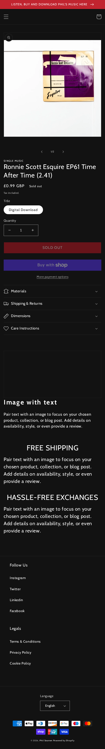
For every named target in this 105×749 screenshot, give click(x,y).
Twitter (15, 589)
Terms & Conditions (25, 641)
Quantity (10, 220)
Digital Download (23, 210)
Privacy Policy (20, 652)
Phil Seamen (46, 740)
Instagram (18, 578)
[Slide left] (41, 151)
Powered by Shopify (63, 740)
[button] (6, 16)
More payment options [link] (52, 276)
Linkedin (16, 600)
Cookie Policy (20, 663)
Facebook (17, 611)
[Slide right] (63, 151)
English (50, 705)
